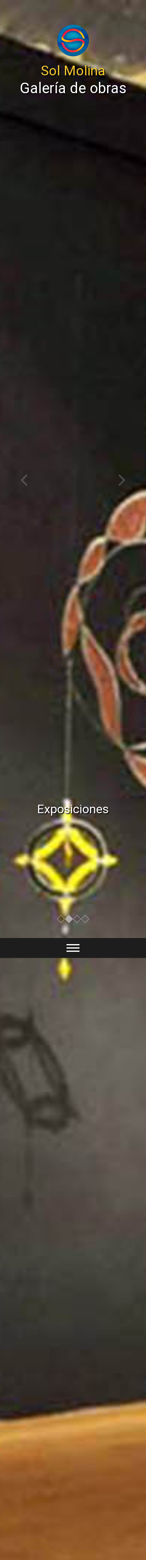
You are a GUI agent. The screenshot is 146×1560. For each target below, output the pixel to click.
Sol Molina (73, 70)
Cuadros (73, 809)
